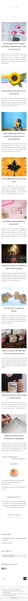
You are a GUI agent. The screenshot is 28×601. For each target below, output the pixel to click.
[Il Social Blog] (14, 7)
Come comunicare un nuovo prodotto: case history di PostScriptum (14, 136)
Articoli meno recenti (9, 457)
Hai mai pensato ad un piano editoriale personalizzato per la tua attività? (14, 46)
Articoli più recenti (19, 458)
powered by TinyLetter (14, 517)
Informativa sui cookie (11, 595)
